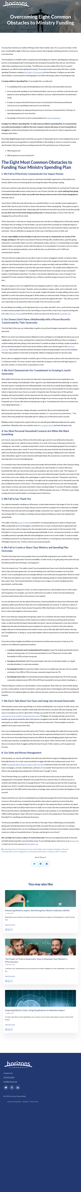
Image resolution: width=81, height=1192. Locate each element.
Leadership (7, 849)
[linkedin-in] (17, 1087)
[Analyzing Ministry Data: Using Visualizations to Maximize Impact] (40, 998)
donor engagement (21, 852)
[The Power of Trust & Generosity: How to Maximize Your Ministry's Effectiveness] (40, 947)
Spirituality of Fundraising (33, 72)
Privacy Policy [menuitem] (34, 1101)
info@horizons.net (10, 1082)
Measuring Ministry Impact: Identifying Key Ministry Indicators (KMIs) (37, 910)
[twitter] (5, 1087)
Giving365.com (65, 314)
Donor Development (19, 849)
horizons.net (74, 841)
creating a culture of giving (57, 852)
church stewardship (34, 849)
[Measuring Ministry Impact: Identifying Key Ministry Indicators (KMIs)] (40, 898)
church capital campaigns (52, 849)
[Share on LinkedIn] (40, 863)
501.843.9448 (8, 1077)
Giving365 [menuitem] (25, 1101)
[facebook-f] (11, 1087)
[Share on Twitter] (34, 863)
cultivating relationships (37, 852)
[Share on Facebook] (46, 863)
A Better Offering (15, 314)
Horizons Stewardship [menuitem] (14, 1101)
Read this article (10, 925)
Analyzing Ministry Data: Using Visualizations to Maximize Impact (35, 1010)
